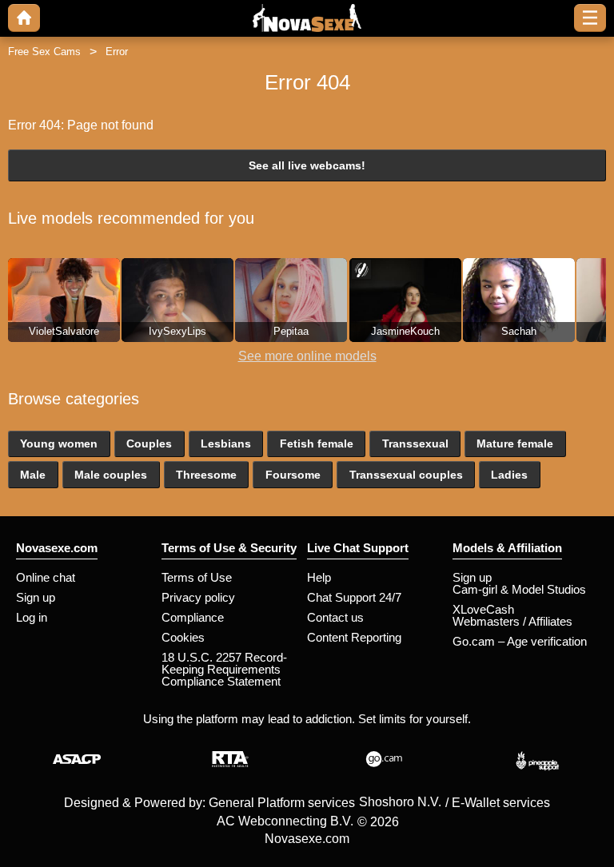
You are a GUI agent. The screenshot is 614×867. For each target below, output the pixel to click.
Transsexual (415, 443)
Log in (31, 617)
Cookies (183, 637)
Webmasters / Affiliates (512, 621)
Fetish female (316, 443)
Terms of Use (196, 577)
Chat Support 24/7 (354, 597)
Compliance (192, 617)
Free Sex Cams (44, 52)
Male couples (110, 474)
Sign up (35, 597)
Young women (59, 443)
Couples (149, 443)
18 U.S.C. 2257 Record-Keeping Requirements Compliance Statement (224, 669)
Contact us (335, 617)
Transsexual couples (406, 474)
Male (33, 474)
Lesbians (226, 443)
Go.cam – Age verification (520, 641)
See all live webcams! (307, 165)
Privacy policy (198, 597)
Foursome (293, 474)
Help (319, 577)
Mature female (514, 443)
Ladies (509, 474)
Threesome (206, 474)
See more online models (307, 356)
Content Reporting (354, 637)
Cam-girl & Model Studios (519, 589)
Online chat (45, 577)
